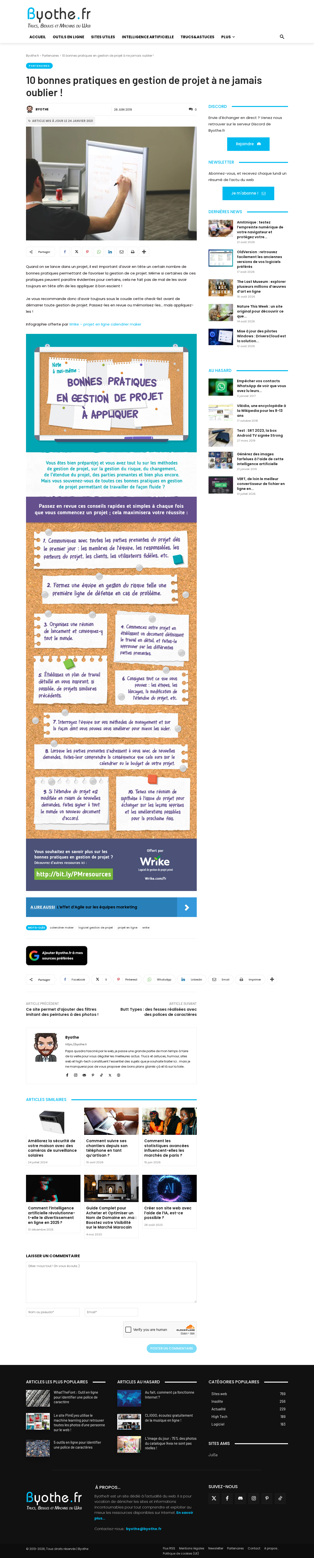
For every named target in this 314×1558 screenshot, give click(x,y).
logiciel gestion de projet (95, 928)
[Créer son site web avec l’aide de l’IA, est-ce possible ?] (169, 1188)
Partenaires (50, 55)
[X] (76, 252)
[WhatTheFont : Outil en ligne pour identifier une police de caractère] (38, 1398)
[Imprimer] (132, 252)
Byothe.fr (32, 55)
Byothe (42, 109)
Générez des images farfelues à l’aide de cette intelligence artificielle (260, 459)
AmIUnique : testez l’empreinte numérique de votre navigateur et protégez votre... (260, 229)
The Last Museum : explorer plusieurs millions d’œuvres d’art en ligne (261, 286)
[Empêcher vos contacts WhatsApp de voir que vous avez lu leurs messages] (221, 387)
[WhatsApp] (99, 252)
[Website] (118, 1074)
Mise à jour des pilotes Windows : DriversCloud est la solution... (261, 336)
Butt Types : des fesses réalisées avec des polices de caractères (158, 1012)
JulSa (213, 1455)
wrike (145, 928)
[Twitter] (214, 1498)
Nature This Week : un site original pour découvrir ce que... (260, 311)
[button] (282, 37)
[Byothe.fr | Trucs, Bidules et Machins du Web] (67, 18)
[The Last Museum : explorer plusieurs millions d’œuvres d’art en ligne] (221, 287)
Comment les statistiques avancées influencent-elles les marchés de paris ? (166, 1148)
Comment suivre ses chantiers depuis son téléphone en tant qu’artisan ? (107, 1148)
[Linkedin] (110, 252)
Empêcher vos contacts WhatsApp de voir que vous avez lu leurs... (261, 386)
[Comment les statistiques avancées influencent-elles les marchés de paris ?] (169, 1121)
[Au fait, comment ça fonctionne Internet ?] (129, 1398)
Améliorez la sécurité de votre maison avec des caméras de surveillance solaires (52, 1148)
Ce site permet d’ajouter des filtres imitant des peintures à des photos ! (62, 1012)
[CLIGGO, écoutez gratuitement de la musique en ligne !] (129, 1421)
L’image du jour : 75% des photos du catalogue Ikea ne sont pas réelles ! (170, 1443)
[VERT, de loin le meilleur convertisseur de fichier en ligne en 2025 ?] (221, 485)
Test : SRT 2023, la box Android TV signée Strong (260, 433)
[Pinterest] (87, 252)
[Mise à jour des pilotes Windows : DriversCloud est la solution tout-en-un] (221, 337)
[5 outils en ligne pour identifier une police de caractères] (38, 1448)
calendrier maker (62, 928)
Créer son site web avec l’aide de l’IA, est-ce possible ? (168, 1212)
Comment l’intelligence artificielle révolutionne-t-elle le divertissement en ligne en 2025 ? (51, 1215)
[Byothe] (30, 109)
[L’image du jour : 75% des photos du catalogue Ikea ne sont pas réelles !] (129, 1444)
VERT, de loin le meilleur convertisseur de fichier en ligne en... (261, 483)
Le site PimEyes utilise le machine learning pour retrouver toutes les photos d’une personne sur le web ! (79, 1422)
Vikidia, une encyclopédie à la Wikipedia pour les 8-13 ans (261, 410)
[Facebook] (65, 252)
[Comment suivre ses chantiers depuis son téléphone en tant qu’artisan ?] (111, 1121)
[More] (144, 252)
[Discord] (240, 1498)
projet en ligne (127, 928)
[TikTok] (101, 1074)
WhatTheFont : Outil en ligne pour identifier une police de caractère (76, 1397)
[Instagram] (76, 1074)
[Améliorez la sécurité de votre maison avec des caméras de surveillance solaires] (53, 1121)
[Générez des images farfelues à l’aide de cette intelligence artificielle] (221, 460)
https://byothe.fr (76, 1044)
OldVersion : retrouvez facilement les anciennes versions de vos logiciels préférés (259, 259)
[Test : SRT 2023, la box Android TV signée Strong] (221, 437)
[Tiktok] (280, 1498)
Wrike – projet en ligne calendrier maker (105, 324)
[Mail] (84, 1074)
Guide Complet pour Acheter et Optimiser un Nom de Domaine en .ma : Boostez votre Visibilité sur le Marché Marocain (111, 1217)
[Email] (121, 252)
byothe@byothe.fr (144, 1528)
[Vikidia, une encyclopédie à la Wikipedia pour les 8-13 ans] (221, 411)
